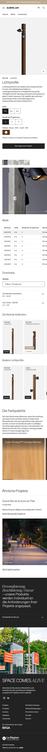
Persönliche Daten (31, 712)
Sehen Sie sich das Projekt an (13, 514)
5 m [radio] (11, 111)
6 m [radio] (17, 111)
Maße (13, 14)
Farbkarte (5, 715)
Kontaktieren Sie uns (10, 617)
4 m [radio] (5, 111)
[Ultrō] (21, 747)
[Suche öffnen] (43, 8)
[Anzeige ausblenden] (44, 2)
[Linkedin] (8, 698)
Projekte (5, 705)
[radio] (6, 132)
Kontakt (28, 715)
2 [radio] (5, 122)
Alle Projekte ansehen (11, 569)
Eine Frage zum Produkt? (23, 146)
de (39, 8)
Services (5, 712)
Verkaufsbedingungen (33, 708)
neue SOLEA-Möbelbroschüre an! (31, 2)
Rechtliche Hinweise (32, 705)
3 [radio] (12, 122)
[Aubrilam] (13, 8)
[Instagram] (4, 698)
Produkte (5, 708)
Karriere (28, 719)
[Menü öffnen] (3, 8)
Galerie (5, 14)
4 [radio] (18, 122)
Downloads (22, 14)
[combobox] (23, 284)
